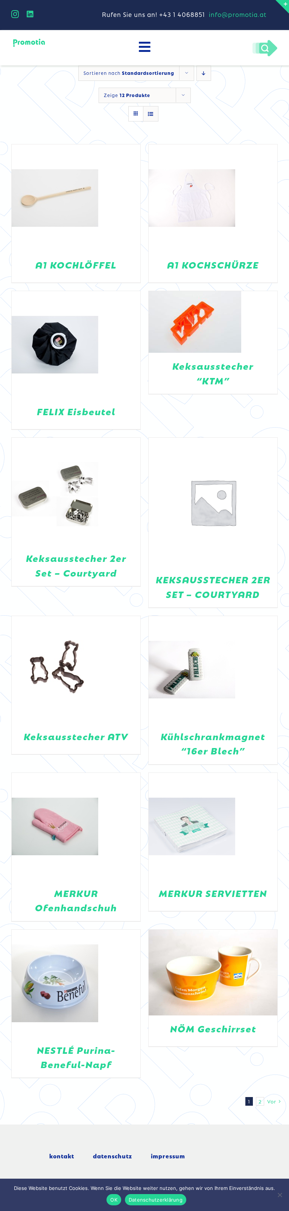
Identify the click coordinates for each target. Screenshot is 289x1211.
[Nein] (279, 1195)
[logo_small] (29, 40)
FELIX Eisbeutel (76, 411)
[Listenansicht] (150, 113)
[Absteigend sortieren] (203, 73)
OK (113, 1200)
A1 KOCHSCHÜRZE (213, 264)
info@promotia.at (237, 14)
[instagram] (15, 14)
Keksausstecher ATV (76, 736)
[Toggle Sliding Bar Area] (282, 7)
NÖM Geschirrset (213, 1028)
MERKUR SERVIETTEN (213, 893)
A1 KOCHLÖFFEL (76, 264)
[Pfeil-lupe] (264, 42)
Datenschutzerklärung (156, 1200)
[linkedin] (30, 14)
